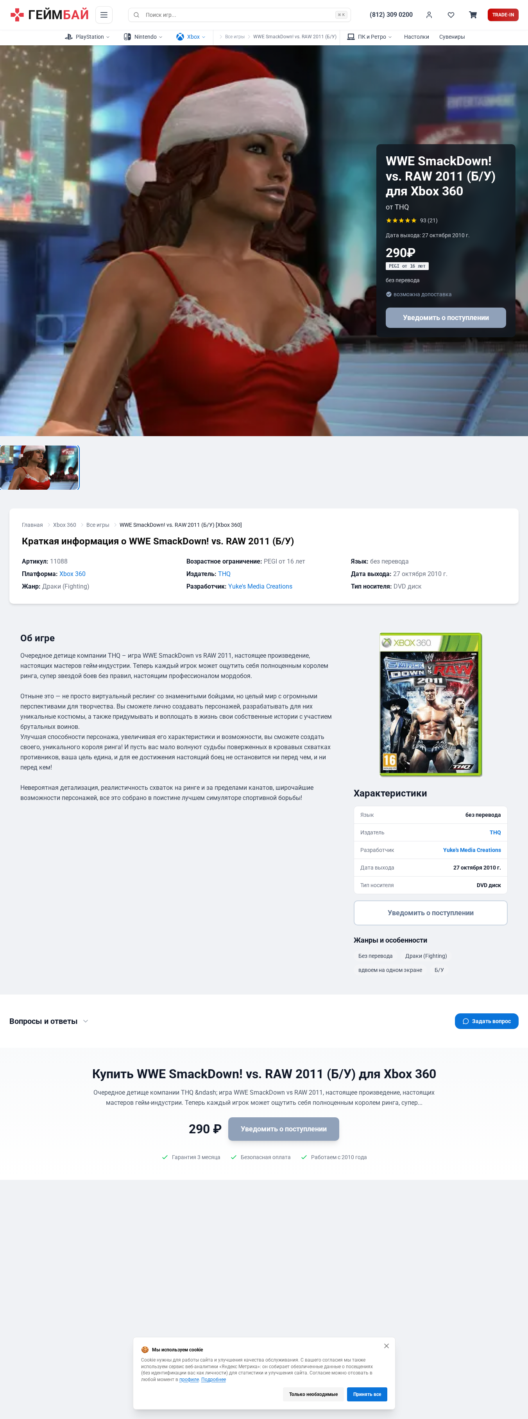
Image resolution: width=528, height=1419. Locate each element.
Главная (32, 525)
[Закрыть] (386, 1346)
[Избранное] (451, 14)
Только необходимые (313, 1394)
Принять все (367, 1394)
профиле (189, 1379)
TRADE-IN (503, 15)
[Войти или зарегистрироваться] (429, 14)
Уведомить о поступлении (446, 317)
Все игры (235, 36)
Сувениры (452, 37)
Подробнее (213, 1379)
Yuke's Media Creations (260, 586)
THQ (224, 574)
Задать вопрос (491, 1021)
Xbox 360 (64, 525)
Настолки (416, 37)
